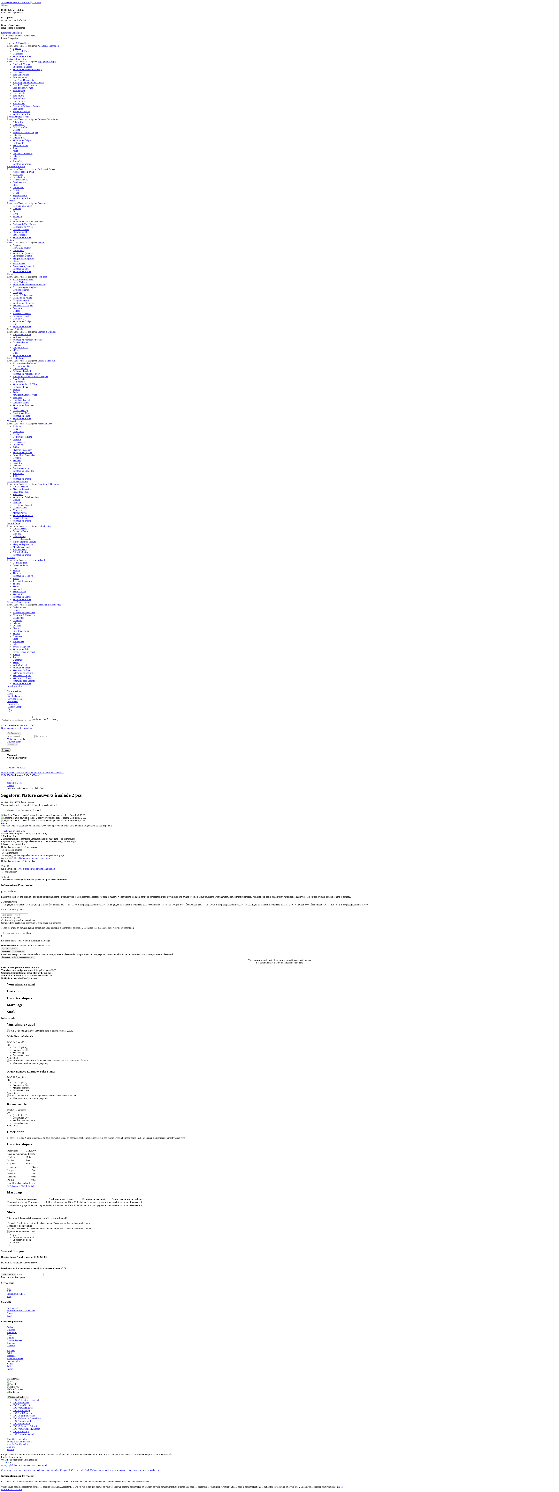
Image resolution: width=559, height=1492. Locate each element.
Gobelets (17, 568)
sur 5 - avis (15, 2)
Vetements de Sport (22, 675)
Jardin (15, 392)
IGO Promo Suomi (21, 1423)
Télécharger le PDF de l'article (21, 1186)
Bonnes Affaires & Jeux (18, 116)
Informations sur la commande (21, 1310)
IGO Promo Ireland (22, 1421)
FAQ (9, 712)
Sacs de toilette (19, 549)
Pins (15, 158)
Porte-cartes (18, 187)
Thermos (17, 573)
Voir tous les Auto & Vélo (25, 384)
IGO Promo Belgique (23, 1408)
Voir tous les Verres (22, 597)
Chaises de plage (20, 410)
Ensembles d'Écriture (22, 255)
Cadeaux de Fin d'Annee (24, 224)
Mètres (16, 350)
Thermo (16, 583)
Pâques (16, 219)
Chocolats (17, 510)
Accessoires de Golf (22, 366)
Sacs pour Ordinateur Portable (26, 106)
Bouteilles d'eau (20, 562)
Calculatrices (19, 177)
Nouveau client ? (15, 741)
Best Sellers (43, 772)
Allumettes (18, 122)
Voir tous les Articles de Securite (28, 339)
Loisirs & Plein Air (15, 358)
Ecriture (10, 240)
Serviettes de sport (21, 468)
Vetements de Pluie (21, 670)
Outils (15, 353)
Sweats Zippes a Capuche (25, 652)
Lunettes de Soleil (21, 631)
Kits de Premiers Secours (24, 541)
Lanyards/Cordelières (22, 153)
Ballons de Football (22, 371)
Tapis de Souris (20, 195)
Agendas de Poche (21, 51)
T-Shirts (16, 654)
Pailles (16, 447)
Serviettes (17, 463)
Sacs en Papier (19, 98)
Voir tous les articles (22, 56)
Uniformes (18, 660)
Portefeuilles (18, 641)
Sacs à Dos (18, 109)
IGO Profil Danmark (22, 1413)
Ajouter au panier (9, 948)
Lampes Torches (20, 347)
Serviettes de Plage (21, 413)
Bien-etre (17, 534)
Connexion (12, 745)
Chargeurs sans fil (21, 300)
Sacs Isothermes (20, 77)
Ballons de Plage (20, 387)
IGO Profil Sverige (21, 1410)
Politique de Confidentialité (19, 1441)
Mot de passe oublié (16, 739)
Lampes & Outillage (16, 329)
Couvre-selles (19, 381)
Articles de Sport (20, 368)
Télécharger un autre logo (13, 831)
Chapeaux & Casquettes (24, 615)
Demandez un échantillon (13, 952)
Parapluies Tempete (22, 400)
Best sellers (12, 701)
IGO (9, 1288)
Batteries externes (21, 290)
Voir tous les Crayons (22, 253)
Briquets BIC (19, 137)
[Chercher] (30, 720)
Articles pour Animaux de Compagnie (30, 376)
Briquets (17, 135)
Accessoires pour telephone (25, 287)
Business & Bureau (16, 166)
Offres (10, 693)
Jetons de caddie (20, 145)
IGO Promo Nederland (23, 1434)
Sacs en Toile (19, 101)
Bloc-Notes (18, 174)
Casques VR (18, 318)
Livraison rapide (20, 232)
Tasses (16, 578)
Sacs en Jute (18, 95)
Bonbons (17, 502)
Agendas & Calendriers (18, 43)
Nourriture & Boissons (17, 481)
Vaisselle (11, 557)
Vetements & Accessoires (18, 602)
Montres (16, 633)
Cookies (11, 1447)
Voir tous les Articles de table (26, 497)
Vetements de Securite (23, 673)
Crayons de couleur (22, 248)
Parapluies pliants (21, 402)
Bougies (16, 429)
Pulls (15, 644)
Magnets (17, 460)
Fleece (16, 628)
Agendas (17, 48)
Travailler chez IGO (16, 1294)
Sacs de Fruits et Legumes (25, 85)
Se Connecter (14, 733)
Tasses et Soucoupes (22, 581)
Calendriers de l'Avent (23, 227)
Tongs (15, 657)
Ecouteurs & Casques (23, 305)
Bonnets (16, 610)
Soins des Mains (20, 552)
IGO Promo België (21, 1405)
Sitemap (10, 1449)
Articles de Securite (22, 334)
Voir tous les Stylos (21, 269)
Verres (16, 586)
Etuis (15, 185)
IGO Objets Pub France (18, 1397)
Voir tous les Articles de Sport (26, 374)
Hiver (15, 214)
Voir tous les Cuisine (22, 452)
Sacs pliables (19, 103)
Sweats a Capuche (21, 646)
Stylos (15, 261)
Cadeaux (11, 200)
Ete (14, 211)
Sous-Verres (18, 473)
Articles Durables (15, 696)
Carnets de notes (20, 179)
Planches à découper (22, 450)
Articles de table (20, 486)
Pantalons (17, 636)
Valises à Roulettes (21, 111)
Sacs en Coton (19, 93)
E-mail (37, 775)
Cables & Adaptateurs (23, 295)
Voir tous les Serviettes (23, 471)
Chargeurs (17, 292)
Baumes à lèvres (20, 531)
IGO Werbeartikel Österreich (26, 1400)
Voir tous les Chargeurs (23, 303)
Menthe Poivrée (20, 513)
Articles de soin (20, 528)
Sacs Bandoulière (21, 74)
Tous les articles (14, 686)
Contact (10, 1313)
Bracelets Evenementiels (24, 612)
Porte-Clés (17, 161)
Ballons (16, 130)
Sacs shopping (13, 1361)
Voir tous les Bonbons (23, 515)
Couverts (17, 439)
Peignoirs (17, 465)
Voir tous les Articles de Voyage (27, 69)
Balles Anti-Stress (21, 127)
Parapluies (17, 397)
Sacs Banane (19, 72)
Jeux (15, 148)
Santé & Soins (13, 523)
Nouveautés (12, 704)
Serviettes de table (21, 492)
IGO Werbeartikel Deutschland (27, 1418)
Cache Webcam (20, 282)
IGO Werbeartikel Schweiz (25, 1426)
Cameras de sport (21, 316)
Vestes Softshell (20, 665)
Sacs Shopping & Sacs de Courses (28, 82)
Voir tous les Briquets (22, 140)
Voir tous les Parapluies (23, 405)
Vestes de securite (21, 337)
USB (15, 324)
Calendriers (18, 53)
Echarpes (17, 623)
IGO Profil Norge (21, 1431)
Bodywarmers (19, 607)
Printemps (17, 216)
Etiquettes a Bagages (22, 67)
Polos (15, 639)
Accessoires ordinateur (23, 279)
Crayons (17, 245)
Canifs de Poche (20, 342)
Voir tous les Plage (21, 416)
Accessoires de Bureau (23, 172)
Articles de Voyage (21, 64)
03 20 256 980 (8, 775)
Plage (15, 408)
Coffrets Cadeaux (21, 229)
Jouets (15, 151)
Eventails (17, 625)
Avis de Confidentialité (17, 1444)
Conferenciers (19, 182)
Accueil (10, 780)
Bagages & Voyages (16, 59)
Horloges (17, 458)
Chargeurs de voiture (22, 297)
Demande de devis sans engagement (18, 957)
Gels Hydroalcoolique (23, 539)
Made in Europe (14, 706)
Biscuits (16, 499)
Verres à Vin (18, 594)
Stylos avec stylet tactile (24, 266)
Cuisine (16, 434)
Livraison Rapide (15, 699)
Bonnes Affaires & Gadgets (25, 132)
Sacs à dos (12, 1332)
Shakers (16, 570)
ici (342, 1487)
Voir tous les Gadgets (22, 321)
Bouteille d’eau (20, 518)
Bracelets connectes (22, 313)
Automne (17, 208)
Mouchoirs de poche (22, 547)
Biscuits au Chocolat (22, 505)
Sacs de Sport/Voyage (23, 88)
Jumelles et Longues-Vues (25, 395)
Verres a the (18, 589)
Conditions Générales (17, 1439)
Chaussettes (18, 618)
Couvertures (18, 431)
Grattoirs (17, 345)
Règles (16, 193)
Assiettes (17, 426)
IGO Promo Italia (21, 1402)
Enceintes (17, 308)
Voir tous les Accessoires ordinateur (29, 284)
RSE (9, 1291)
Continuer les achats (16, 767)
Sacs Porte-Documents (23, 80)
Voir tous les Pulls (21, 649)
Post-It (16, 190)
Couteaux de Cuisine (22, 437)
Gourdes (11, 1330)
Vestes (16, 662)
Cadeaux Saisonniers (22, 206)
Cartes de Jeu (19, 143)
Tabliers (16, 476)
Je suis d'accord (14, 1489)
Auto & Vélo (19, 379)
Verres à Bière (19, 591)
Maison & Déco (14, 421)
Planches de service (22, 489)
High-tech (11, 274)
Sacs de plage (19, 90)
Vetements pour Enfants (24, 681)
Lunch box (18, 444)
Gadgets (16, 311)
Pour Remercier (20, 235)
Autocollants (18, 124)
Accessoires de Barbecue (24, 363)
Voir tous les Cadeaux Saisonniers (28, 221)
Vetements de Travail (22, 678)
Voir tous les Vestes (22, 667)
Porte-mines (18, 250)
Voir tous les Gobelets (23, 576)
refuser (4, 1489)
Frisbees (16, 389)
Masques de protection (23, 544)
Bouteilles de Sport (21, 565)
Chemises (17, 620)
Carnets (10, 1335)
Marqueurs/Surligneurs (23, 258)
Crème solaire (19, 536)
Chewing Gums (20, 507)
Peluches (17, 156)
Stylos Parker (19, 263)
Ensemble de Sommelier (24, 455)
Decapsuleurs (19, 442)
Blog (9, 709)
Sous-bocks (18, 494)
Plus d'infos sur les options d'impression (32, 858)
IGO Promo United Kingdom (26, 1429)
